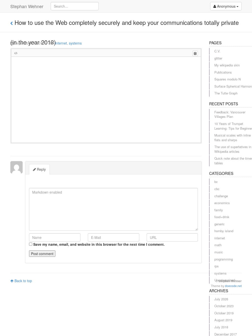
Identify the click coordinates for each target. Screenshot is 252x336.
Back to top (23, 280)
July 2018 (221, 327)
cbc (217, 188)
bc (216, 181)
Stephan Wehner (26, 6)
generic (219, 224)
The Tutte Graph (225, 93)
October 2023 (224, 306)
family (218, 210)
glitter (218, 58)
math (217, 245)
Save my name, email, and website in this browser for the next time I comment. (99, 244)
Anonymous (226, 6)
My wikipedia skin (227, 65)
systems (75, 43)
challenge (221, 196)
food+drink (221, 216)
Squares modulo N (227, 79)
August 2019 (223, 320)
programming (223, 259)
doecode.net (233, 286)
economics (222, 202)
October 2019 (224, 313)
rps (216, 266)
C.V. (217, 51)
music (218, 252)
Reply (41, 169)
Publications (223, 72)
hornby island (223, 231)
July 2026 (221, 299)
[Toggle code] (195, 53)
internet (61, 43)
